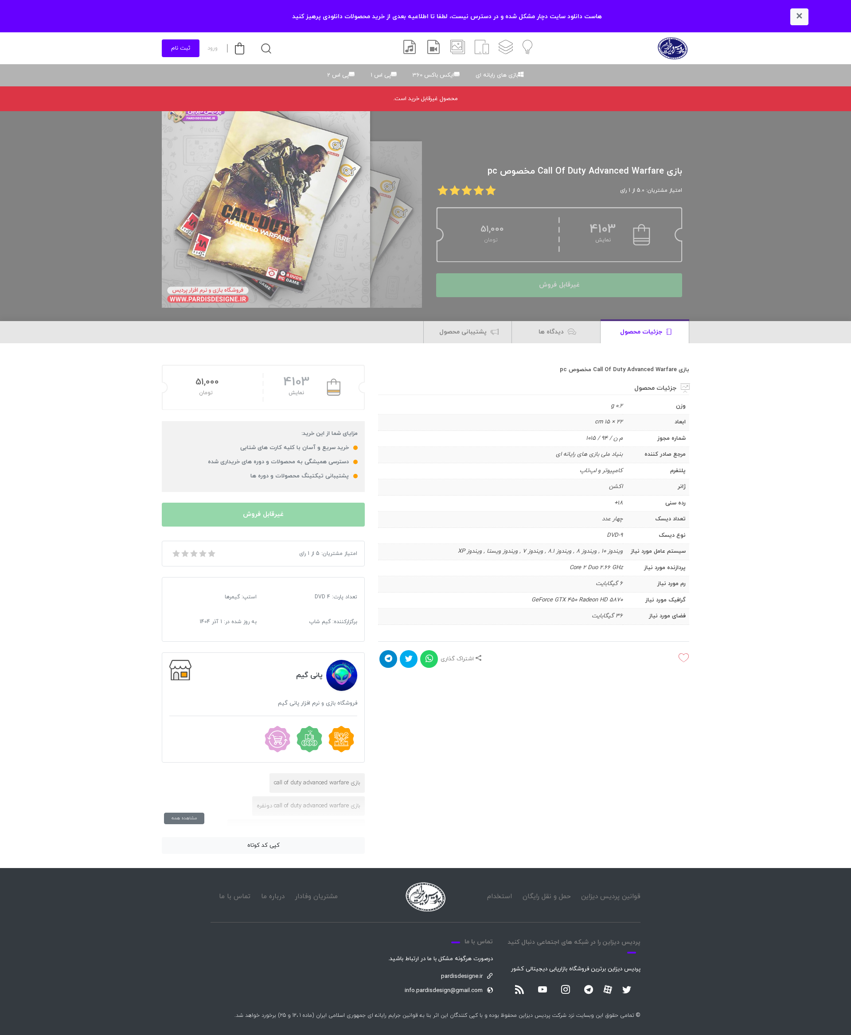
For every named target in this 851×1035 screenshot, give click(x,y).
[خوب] (202, 553)
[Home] (425, 897)
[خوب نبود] (184, 553)
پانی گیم (309, 675)
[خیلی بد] (175, 553)
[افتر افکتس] (433, 48)
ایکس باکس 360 (433, 75)
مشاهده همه (184, 818)
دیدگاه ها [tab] (552, 332)
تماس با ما (234, 896)
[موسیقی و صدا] (410, 48)
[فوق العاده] (211, 553)
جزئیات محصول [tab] (642, 332)
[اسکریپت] (482, 48)
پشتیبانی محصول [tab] (463, 332)
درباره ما (273, 896)
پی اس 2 (338, 75)
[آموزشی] (527, 48)
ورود (212, 48)
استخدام (499, 896)
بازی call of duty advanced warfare (317, 783)
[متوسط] (193, 553)
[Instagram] (565, 990)
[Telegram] (588, 990)
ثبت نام (180, 48)
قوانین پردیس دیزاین (610, 896)
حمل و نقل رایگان (547, 896)
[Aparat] (607, 989)
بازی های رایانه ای (497, 75)
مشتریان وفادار (316, 896)
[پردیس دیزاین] (672, 48)
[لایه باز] (506, 48)
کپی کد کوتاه (263, 845)
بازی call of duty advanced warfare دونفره (308, 806)
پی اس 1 (381, 75)
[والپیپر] (457, 48)
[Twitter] (626, 990)
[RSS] (519, 990)
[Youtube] (542, 990)
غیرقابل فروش (559, 285)
